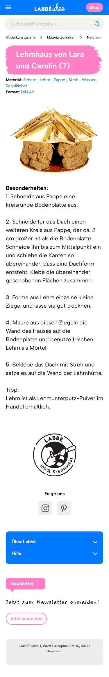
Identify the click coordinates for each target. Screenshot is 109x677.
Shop (94, 7)
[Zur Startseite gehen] (50, 7)
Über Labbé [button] (24, 541)
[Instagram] (45, 508)
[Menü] (8, 7)
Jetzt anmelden (26, 618)
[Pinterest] (64, 508)
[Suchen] (97, 24)
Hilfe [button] (17, 553)
